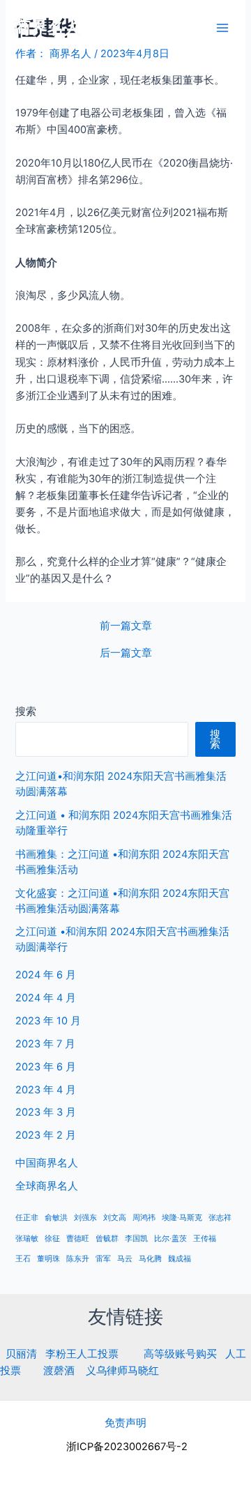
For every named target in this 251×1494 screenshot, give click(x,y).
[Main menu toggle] (222, 28)
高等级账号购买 (180, 1354)
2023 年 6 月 (45, 1067)
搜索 (25, 711)
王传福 (204, 1238)
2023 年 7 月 (45, 1044)
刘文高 (114, 1217)
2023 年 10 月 (48, 1021)
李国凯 (136, 1238)
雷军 (103, 1258)
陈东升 (77, 1258)
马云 (124, 1258)
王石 (23, 1258)
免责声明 (125, 1423)
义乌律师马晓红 (122, 1370)
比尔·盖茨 (170, 1238)
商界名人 (47, 27)
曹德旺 (77, 1238)
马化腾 (150, 1258)
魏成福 (179, 1258)
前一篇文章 (126, 626)
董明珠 (48, 1258)
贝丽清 (21, 1354)
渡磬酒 (59, 1370)
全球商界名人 (46, 1186)
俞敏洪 (56, 1217)
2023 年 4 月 (45, 1090)
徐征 (52, 1238)
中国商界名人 (46, 1163)
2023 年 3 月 (45, 1112)
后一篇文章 (126, 653)
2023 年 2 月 (45, 1135)
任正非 (26, 1217)
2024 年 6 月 (45, 975)
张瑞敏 (26, 1238)
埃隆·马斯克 (182, 1217)
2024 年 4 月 (45, 998)
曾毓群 (107, 1238)
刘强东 (85, 1217)
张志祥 (219, 1217)
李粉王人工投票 (82, 1354)
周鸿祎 (143, 1217)
